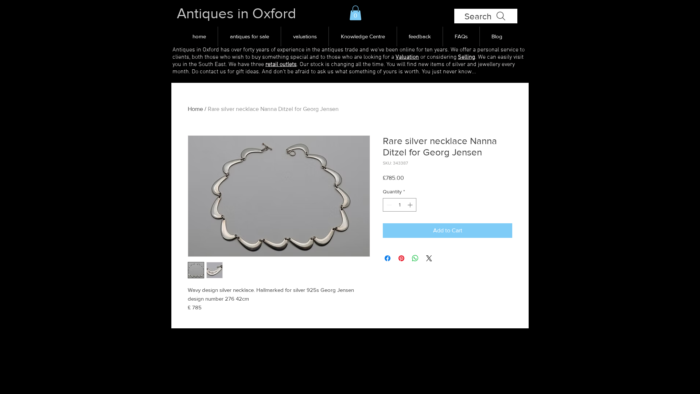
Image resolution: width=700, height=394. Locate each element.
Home (195, 109)
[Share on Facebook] (387, 258)
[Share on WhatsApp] (415, 258)
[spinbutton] (399, 204)
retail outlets (281, 64)
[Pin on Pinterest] (401, 258)
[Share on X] (429, 258)
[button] (355, 12)
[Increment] (410, 204)
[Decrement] (388, 204)
